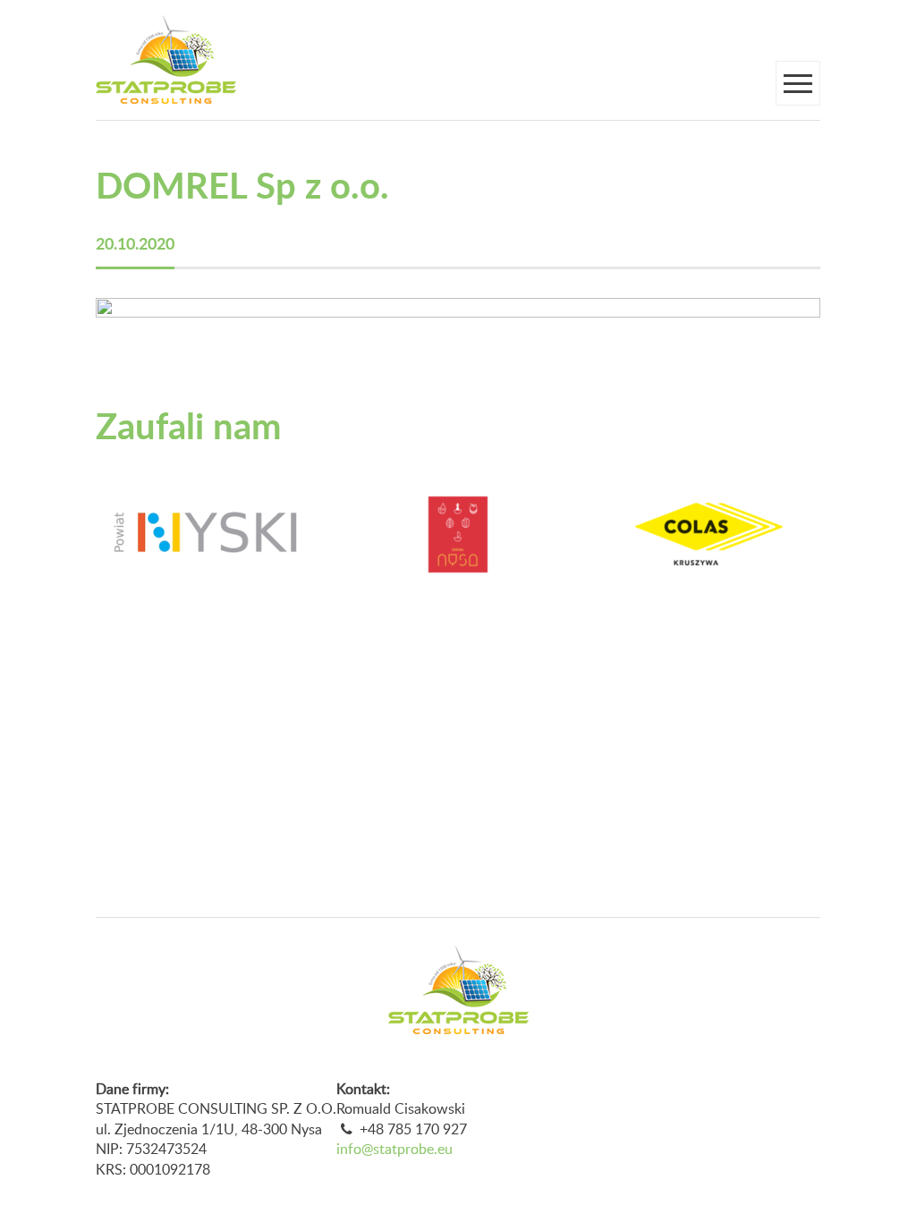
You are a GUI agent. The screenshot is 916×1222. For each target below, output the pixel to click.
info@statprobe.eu (394, 1148)
